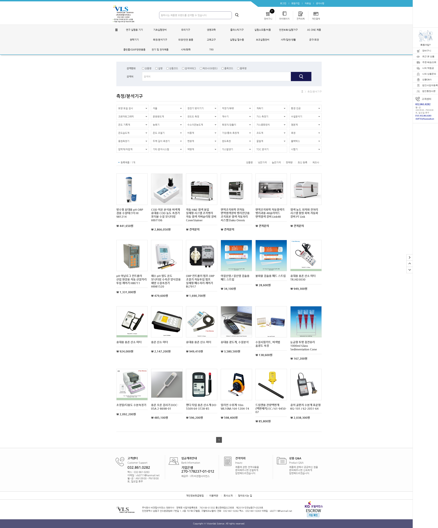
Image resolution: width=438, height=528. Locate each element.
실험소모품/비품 (262, 29)
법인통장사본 (429, 91)
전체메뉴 (116, 30)
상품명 (148, 68)
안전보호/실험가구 (288, 29)
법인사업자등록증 (430, 85)
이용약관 (213, 495)
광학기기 (134, 39)
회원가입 (295, 3)
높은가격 (276, 162)
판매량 (289, 162)
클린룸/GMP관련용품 (134, 49)
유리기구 (185, 29)
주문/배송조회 (429, 62)
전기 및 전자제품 (160, 49)
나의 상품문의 (429, 74)
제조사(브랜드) (210, 68)
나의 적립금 (428, 68)
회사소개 (228, 495)
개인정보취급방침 (195, 495)
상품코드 (173, 68)
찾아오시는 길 (245, 495)
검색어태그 (190, 68)
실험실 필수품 (237, 39)
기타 (211, 49)
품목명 (243, 68)
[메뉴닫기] (409, 257)
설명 (160, 68)
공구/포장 (314, 39)
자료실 (308, 3)
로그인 (283, 3)
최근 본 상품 (428, 56)
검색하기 (237, 15)
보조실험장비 (262, 39)
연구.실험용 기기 (134, 29)
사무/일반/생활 (288, 39)
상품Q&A (426, 79)
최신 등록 (302, 162)
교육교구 (211, 39)
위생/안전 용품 (185, 39)
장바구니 (426, 50)
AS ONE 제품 (314, 29)
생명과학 (211, 29)
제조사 (315, 162)
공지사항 (320, 3)
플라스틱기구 (237, 29)
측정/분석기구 (160, 39)
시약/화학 (186, 49)
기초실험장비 (160, 29)
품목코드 (228, 68)
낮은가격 (262, 162)
